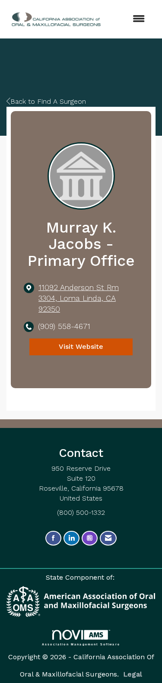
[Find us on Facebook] (53, 538)
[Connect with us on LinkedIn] (71, 538)
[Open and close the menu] (121, 19)
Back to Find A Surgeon (48, 101)
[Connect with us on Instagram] (90, 538)
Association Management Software (81, 644)
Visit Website (81, 346)
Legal (132, 674)
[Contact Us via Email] (108, 538)
